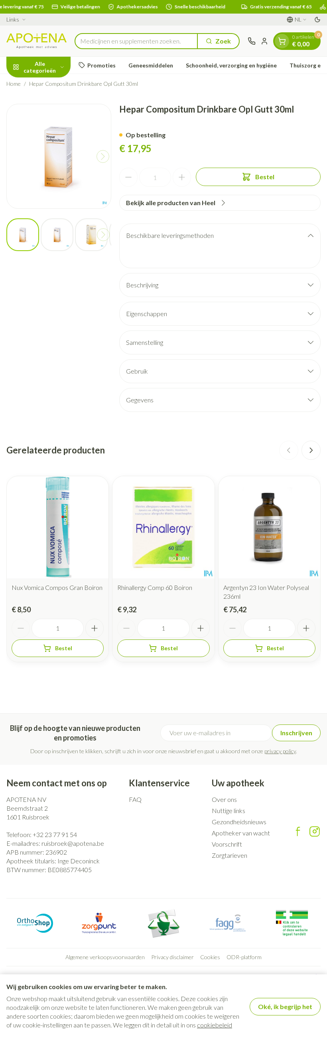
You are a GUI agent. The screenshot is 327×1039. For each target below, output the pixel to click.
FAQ (135, 799)
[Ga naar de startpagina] (36, 41)
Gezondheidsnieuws (239, 821)
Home (13, 83)
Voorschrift (227, 844)
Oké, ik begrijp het (285, 1006)
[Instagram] (315, 831)
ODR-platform (244, 957)
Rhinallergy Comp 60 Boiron (154, 587)
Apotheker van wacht (241, 833)
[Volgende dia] (311, 450)
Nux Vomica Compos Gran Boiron (57, 587)
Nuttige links (228, 810)
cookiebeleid (214, 1025)
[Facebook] (298, 831)
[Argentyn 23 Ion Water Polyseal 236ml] (269, 527)
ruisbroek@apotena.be (72, 843)
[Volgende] (103, 156)
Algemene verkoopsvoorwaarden (105, 957)
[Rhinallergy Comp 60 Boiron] (163, 527)
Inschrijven (296, 732)
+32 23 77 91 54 (55, 834)
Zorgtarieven (229, 855)
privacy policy (280, 751)
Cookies (210, 957)
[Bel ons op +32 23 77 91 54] (252, 41)
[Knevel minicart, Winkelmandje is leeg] (282, 41)
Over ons (224, 799)
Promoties (101, 65)
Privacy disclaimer (172, 957)
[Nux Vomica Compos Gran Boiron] (57, 527)
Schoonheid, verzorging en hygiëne (231, 65)
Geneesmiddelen (150, 65)
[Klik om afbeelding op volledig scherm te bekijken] (59, 156)
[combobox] (136, 41)
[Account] (264, 41)
